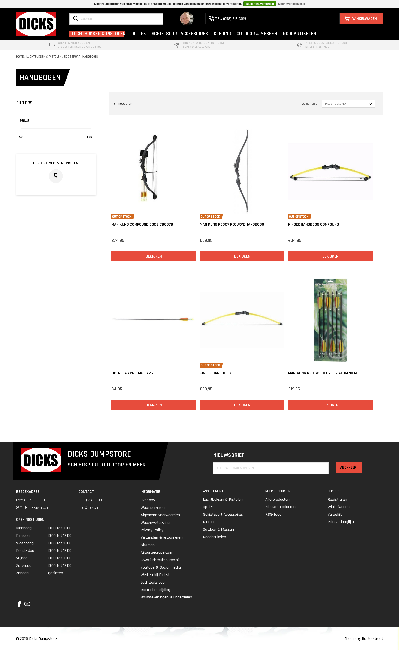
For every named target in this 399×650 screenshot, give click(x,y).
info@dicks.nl (88, 507)
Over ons (148, 500)
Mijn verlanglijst (341, 521)
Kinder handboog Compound (313, 224)
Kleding (209, 521)
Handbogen (90, 57)
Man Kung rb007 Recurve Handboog (232, 224)
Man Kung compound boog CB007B (142, 224)
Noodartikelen (214, 537)
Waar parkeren (153, 507)
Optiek (208, 506)
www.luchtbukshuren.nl (160, 560)
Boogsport (72, 57)
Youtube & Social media (161, 567)
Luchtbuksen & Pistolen (43, 57)
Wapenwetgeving (155, 522)
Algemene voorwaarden (160, 515)
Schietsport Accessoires (223, 514)
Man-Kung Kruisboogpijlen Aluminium (322, 373)
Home (20, 57)
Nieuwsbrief (228, 455)
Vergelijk (335, 514)
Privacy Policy (152, 530)
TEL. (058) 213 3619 (230, 18)
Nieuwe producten (280, 506)
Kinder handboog (215, 373)
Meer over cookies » (291, 4)
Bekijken (154, 256)
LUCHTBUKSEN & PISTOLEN (99, 34)
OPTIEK (138, 34)
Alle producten (277, 499)
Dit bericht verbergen (260, 4)
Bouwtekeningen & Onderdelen (166, 597)
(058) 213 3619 (90, 500)
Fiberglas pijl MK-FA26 (132, 373)
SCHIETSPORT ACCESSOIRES (180, 34)
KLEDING (222, 34)
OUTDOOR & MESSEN (257, 34)
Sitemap (148, 545)
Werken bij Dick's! (155, 574)
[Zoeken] (75, 18)
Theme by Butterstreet (363, 638)
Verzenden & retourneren (162, 537)
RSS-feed (273, 514)
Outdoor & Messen (218, 529)
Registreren (337, 499)
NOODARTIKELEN (299, 34)
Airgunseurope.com (156, 552)
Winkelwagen (339, 506)
